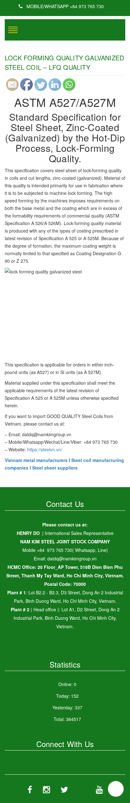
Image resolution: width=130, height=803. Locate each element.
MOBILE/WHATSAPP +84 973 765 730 (64, 6)
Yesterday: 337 (67, 707)
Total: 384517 (67, 719)
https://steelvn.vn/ (44, 449)
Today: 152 (67, 696)
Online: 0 (67, 684)
